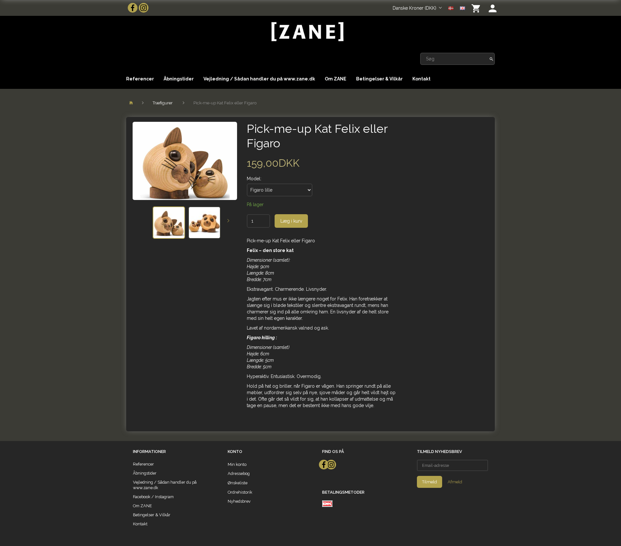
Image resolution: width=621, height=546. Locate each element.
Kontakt (421, 78)
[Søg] (491, 59)
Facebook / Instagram (153, 496)
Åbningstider (179, 78)
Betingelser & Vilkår (379, 78)
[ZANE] (306, 32)
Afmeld (455, 481)
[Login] (492, 8)
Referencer (140, 78)
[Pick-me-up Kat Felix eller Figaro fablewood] (185, 161)
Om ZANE (335, 78)
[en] (462, 8)
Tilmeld (429, 481)
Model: (254, 178)
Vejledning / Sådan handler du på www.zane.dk (259, 78)
